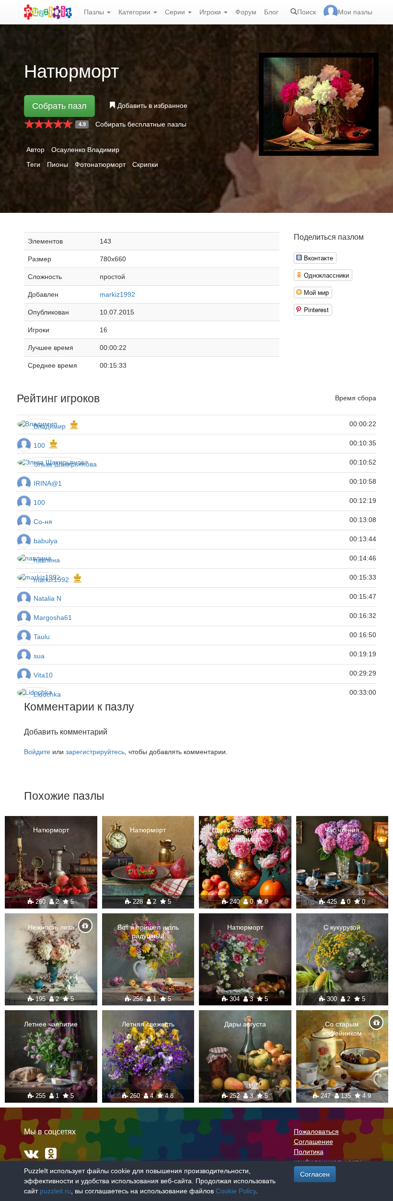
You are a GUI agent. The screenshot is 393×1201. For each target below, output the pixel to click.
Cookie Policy (236, 1191)
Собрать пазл (59, 106)
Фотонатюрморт (100, 164)
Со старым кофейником (342, 1028)
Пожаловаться (316, 1131)
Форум (245, 12)
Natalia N (47, 598)
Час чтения (341, 830)
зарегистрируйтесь (95, 752)
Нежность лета (51, 927)
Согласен (315, 1174)
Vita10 (43, 675)
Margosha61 (53, 617)
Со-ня (43, 521)
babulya (46, 541)
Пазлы (95, 12)
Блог (271, 12)
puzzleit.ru (55, 1191)
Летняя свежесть (148, 1024)
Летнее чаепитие (51, 1024)
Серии (176, 12)
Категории (135, 12)
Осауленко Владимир (85, 149)
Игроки (211, 12)
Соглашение (313, 1141)
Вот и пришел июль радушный (148, 931)
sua (39, 656)
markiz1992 (117, 294)
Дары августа (245, 1024)
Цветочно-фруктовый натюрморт (245, 834)
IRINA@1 (48, 483)
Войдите (37, 752)
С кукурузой (342, 927)
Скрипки (145, 164)
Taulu (42, 637)
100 (39, 445)
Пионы (57, 164)
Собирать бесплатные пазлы (140, 124)
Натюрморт (51, 830)
